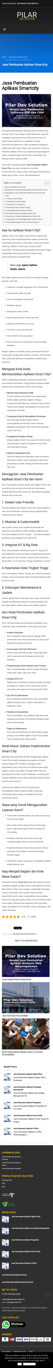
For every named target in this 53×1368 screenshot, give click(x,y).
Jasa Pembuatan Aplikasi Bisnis (11, 1164)
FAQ (3, 1183)
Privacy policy (29, 1364)
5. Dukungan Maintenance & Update (18, 210)
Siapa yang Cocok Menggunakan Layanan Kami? (24, 219)
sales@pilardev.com (14, 1302)
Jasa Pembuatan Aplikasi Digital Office (27, 1074)
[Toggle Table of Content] (45, 183)
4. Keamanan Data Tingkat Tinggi (17, 207)
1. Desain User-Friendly (13, 199)
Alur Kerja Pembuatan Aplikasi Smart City (20, 213)
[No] (49, 1360)
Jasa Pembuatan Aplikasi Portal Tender (27, 1115)
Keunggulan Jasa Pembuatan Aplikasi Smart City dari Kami (25, 194)
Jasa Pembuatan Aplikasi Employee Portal (17, 1282)
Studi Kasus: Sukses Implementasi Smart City (23, 216)
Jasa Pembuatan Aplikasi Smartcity (24, 934)
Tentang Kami (7, 1180)
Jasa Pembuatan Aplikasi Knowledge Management (30, 1228)
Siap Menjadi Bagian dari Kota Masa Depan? (22, 222)
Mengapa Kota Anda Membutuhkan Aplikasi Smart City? (26, 190)
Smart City (22, 882)
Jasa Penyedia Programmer (15, 1016)
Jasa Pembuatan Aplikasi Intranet (14, 1275)
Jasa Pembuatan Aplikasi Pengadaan (27, 1103)
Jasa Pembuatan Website (11, 1168)
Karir (3, 1187)
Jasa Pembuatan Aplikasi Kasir (16, 980)
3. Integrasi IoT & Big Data (15, 204)
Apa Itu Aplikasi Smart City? (15, 187)
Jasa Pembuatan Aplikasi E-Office (25, 1128)
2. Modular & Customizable (15, 201)
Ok (20, 1364)
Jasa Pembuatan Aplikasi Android (11, 1158)
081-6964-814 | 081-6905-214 (27, 3)
